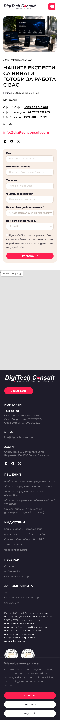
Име (9, 153)
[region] (30, 689)
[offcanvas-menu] (52, 6)
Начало (7, 92)
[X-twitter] (19, 141)
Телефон (11, 180)
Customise (30, 704)
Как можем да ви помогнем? (25, 207)
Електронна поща (18, 166)
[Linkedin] (5, 141)
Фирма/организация (19, 194)
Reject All (30, 713)
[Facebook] (12, 141)
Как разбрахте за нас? (21, 221)
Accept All (30, 695)
